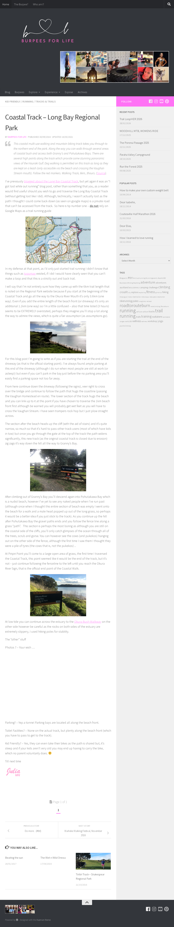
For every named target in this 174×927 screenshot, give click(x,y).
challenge (153, 287)
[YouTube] (161, 101)
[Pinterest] (167, 101)
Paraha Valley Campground (135, 154)
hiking (165, 292)
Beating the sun (14, 857)
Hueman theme (44, 919)
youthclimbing (125, 326)
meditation (136, 297)
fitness (150, 292)
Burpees (19, 92)
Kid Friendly (12, 101)
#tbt (130, 278)
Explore (33, 92)
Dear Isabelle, (128, 202)
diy (129, 292)
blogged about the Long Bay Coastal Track (51, 181)
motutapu (145, 297)
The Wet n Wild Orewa (53, 857)
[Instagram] (156, 101)
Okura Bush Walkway (87, 622)
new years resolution (157, 297)
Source (101, 173)
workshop (152, 321)
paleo (135, 301)
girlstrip (158, 292)
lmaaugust (124, 297)
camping (144, 287)
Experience (51, 92)
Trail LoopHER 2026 (131, 119)
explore (134, 292)
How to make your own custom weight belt (144, 190)
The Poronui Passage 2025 (134, 143)
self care (139, 312)
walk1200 (128, 321)
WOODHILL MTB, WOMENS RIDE (139, 131)
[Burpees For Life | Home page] (47, 32)
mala (130, 297)
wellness (136, 321)
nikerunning (126, 301)
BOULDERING (134, 288)
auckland (124, 287)
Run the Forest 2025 (131, 166)
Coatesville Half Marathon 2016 (137, 214)
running (128, 310)
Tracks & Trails (45, 101)
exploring (142, 292)
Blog (7, 92)
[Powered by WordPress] (17, 920)
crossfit (124, 292)
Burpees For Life (17, 136)
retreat (149, 301)
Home (5, 4)
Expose (69, 92)
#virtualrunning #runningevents (145, 278)
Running (27, 101)
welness (144, 321)
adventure (148, 282)
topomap (30, 273)
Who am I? (38, 4)
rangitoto (142, 301)
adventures (160, 282)
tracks (152, 311)
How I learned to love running (136, 238)
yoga (160, 321)
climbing (164, 287)
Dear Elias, (126, 226)
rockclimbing (155, 306)
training (146, 316)
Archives (82, 92)
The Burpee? (21, 4)
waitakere (157, 316)
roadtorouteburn (135, 305)
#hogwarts (123, 278)
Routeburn (165, 306)
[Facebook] (151, 101)
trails (138, 316)
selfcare (145, 312)
